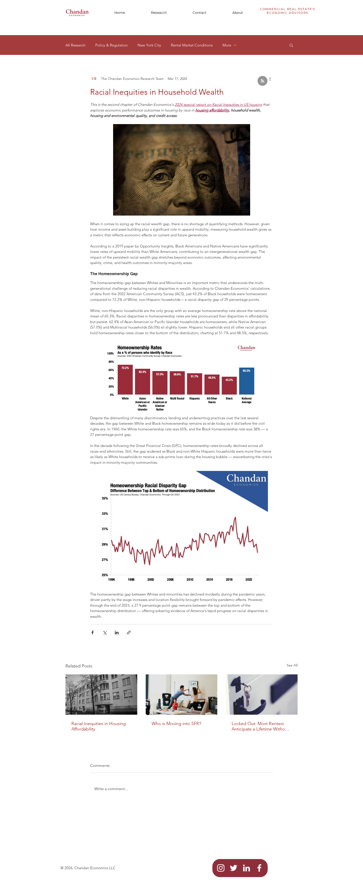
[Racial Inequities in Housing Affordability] (101, 694)
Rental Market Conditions (192, 45)
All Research (75, 45)
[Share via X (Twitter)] (104, 632)
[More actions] (270, 79)
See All (292, 665)
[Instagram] (221, 868)
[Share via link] (128, 632)
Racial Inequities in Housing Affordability (98, 726)
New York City (149, 45)
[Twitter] (234, 868)
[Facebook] (259, 868)
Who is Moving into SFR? (176, 723)
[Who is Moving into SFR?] (182, 694)
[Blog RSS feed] (262, 81)
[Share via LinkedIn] (116, 632)
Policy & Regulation (111, 45)
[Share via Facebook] (92, 632)
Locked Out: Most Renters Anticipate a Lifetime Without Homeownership (260, 726)
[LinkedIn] (246, 868)
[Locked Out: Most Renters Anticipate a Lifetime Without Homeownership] (262, 694)
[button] (159, 12)
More (226, 45)
